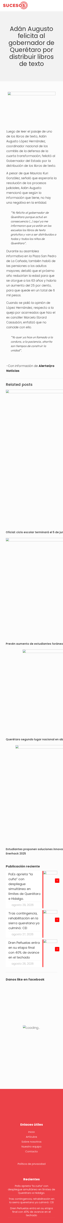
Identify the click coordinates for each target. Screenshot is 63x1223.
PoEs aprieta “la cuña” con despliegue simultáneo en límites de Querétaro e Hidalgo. (31, 1189)
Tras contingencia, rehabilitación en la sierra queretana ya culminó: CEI (31, 1200)
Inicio (31, 1132)
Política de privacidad (32, 1164)
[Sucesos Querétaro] (15, 5)
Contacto (31, 1151)
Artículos (31, 1137)
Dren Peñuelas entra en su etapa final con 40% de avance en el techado (31, 1212)
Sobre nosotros (31, 1141)
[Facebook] (31, 1108)
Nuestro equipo (31, 1146)
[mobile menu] (58, 5)
